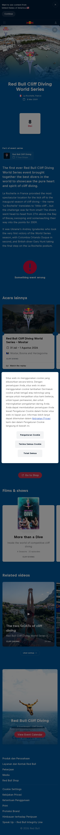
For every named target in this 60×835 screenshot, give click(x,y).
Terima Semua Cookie (30, 444)
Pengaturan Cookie (30, 435)
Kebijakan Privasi (41, 418)
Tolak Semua (30, 453)
